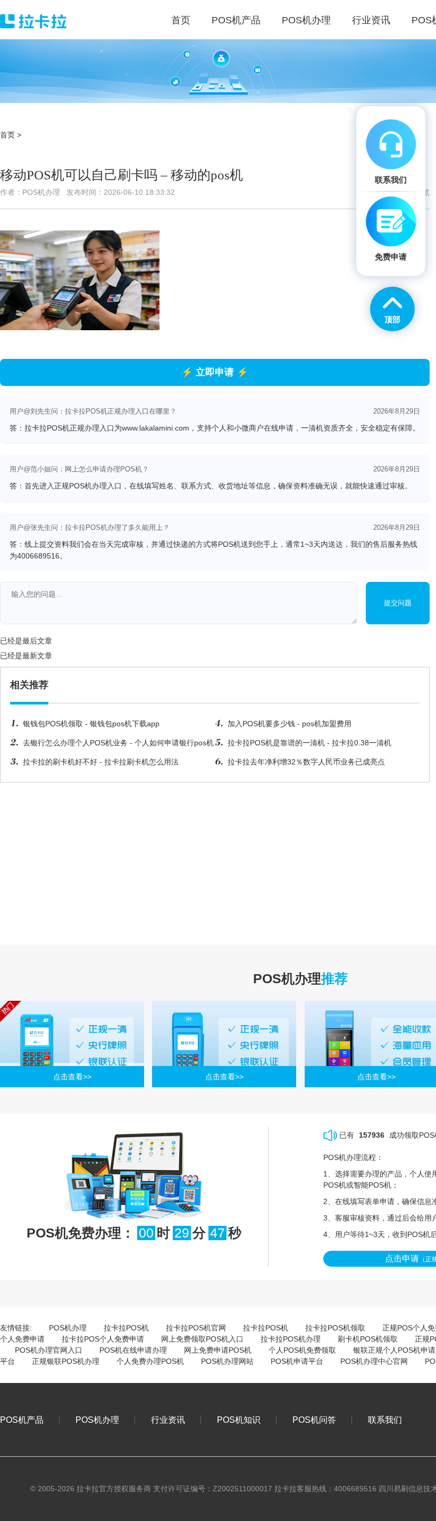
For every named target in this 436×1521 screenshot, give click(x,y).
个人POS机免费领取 (302, 1350)
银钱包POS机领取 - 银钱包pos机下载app (91, 723)
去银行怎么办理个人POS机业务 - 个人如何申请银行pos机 (118, 742)
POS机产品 (22, 1419)
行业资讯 (168, 1419)
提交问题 (398, 603)
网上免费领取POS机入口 (202, 1339)
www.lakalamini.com (155, 428)
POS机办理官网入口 (48, 1350)
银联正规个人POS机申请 (394, 1350)
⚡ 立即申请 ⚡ (214, 372)
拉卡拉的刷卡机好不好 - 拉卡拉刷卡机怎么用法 (101, 762)
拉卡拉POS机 (126, 1328)
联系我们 (385, 1419)
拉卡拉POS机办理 (291, 1339)
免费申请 (391, 256)
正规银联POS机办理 (65, 1361)
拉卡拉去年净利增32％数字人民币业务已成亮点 (306, 762)
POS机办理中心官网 (374, 1361)
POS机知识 (239, 1419)
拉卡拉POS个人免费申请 (103, 1339)
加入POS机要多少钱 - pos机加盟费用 (289, 723)
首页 (7, 135)
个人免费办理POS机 (150, 1361)
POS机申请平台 (297, 1361)
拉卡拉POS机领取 (335, 1328)
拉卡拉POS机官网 (196, 1328)
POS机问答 (314, 1419)
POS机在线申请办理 (133, 1350)
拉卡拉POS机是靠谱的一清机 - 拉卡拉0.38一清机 (309, 742)
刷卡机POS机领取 (368, 1339)
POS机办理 (68, 1328)
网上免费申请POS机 (217, 1350)
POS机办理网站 (227, 1361)
